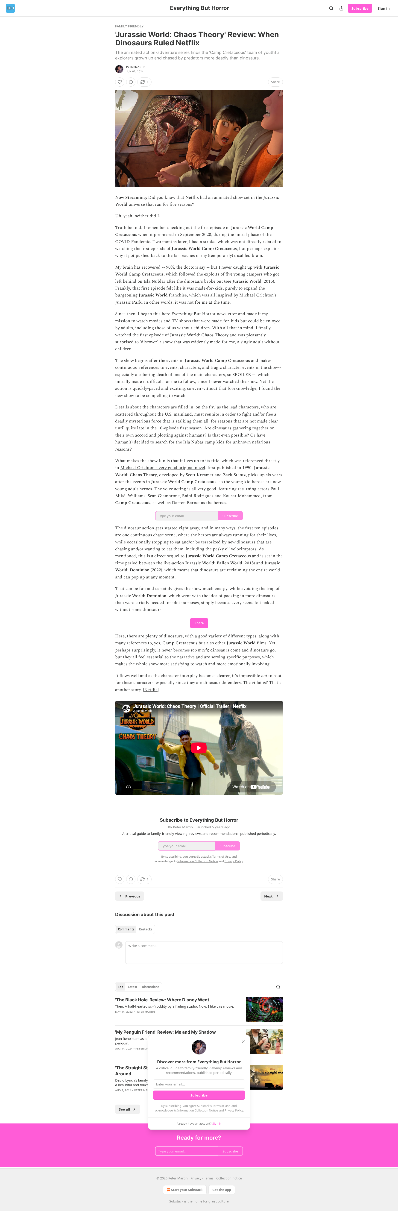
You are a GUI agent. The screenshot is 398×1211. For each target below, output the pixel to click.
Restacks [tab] (145, 929)
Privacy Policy (234, 1110)
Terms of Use (221, 1106)
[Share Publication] (341, 8)
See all (124, 1109)
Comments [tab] (126, 929)
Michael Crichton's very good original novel (162, 467)
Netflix (151, 689)
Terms (209, 1178)
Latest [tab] (132, 987)
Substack (176, 1201)
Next (268, 896)
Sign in (384, 8)
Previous (132, 896)
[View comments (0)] (130, 82)
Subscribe (360, 8)
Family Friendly (129, 26)
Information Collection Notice (197, 1110)
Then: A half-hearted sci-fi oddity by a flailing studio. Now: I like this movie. (174, 1006)
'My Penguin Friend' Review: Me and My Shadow (165, 1032)
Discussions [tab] (150, 987)
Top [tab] (120, 987)
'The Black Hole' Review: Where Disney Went (162, 1000)
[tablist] (135, 929)
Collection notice (229, 1178)
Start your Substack (187, 1190)
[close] (243, 1041)
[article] (199, 1009)
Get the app (221, 1190)
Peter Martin (135, 66)
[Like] (119, 82)
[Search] (331, 8)
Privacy (195, 1178)
